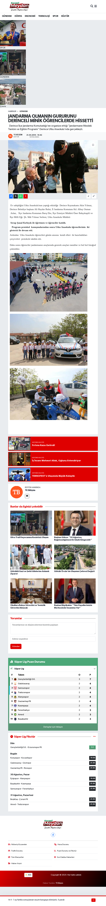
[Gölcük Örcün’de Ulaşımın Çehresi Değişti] (75, 557)
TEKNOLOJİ (44, 16)
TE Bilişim (30, 490)
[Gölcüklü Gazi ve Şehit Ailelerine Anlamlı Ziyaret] (31, 557)
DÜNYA (18, 16)
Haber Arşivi (16, 863)
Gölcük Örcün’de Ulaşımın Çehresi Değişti (74, 571)
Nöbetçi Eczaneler (19, 844)
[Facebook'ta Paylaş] (11, 196)
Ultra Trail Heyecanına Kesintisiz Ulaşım (29, 537)
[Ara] (91, 6)
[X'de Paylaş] (15, 196)
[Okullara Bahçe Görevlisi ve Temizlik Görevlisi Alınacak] (31, 591)
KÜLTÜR (65, 16)
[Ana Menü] (95, 6)
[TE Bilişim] (16, 492)
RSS (29, 875)
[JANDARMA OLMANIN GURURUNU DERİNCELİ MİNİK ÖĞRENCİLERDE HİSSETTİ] (53, 166)
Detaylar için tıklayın (53, 727)
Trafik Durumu (17, 851)
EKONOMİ (30, 16)
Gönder (16, 646)
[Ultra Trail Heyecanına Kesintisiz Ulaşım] (31, 523)
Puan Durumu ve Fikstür (67, 851)
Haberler (12, 111)
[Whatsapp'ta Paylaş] (20, 196)
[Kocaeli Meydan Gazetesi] (19, 6)
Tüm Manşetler (17, 857)
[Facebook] (53, 835)
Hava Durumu (63, 844)
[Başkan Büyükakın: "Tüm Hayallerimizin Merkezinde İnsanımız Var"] (75, 591)
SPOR (55, 16)
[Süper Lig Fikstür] (94, 737)
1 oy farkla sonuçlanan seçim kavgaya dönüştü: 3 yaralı (39, 900)
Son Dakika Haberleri (65, 857)
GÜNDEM (7, 16)
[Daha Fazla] (25, 196)
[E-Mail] (27, 496)
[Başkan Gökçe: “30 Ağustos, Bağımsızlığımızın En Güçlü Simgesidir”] (75, 523)
